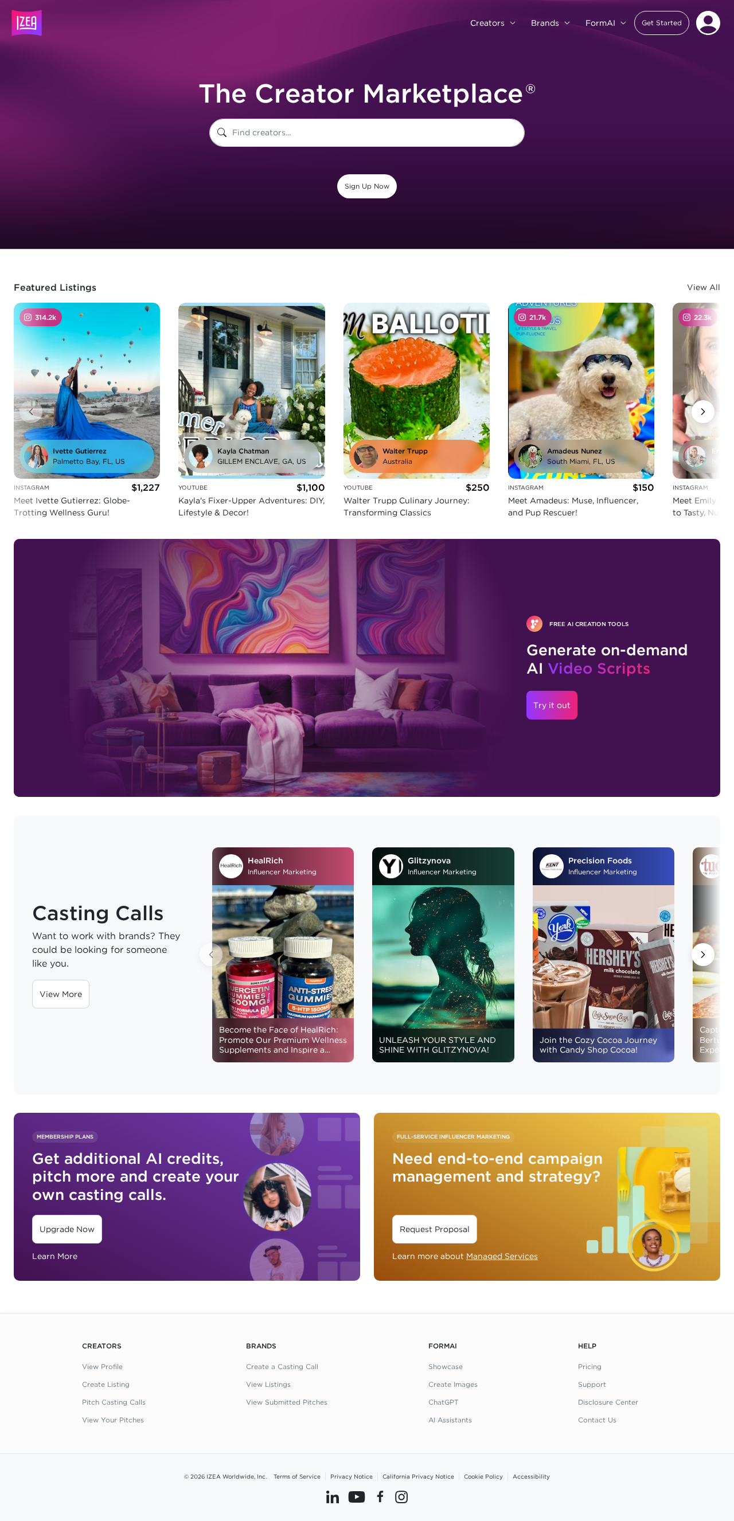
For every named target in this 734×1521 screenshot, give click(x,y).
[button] (661, 23)
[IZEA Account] (708, 23)
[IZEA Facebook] (380, 1496)
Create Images (453, 1384)
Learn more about (465, 1256)
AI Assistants (450, 1420)
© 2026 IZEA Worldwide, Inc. (225, 1476)
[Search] (221, 133)
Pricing (590, 1366)
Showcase (445, 1366)
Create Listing (106, 1384)
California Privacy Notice (418, 1476)
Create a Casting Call (282, 1366)
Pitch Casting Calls (114, 1402)
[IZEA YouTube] (356, 1496)
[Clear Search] (517, 133)
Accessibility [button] (531, 1476)
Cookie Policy (483, 1476)
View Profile (102, 1366)
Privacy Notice (351, 1476)
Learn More (54, 1256)
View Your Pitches (113, 1420)
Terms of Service (297, 1476)
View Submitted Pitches (286, 1402)
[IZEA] (26, 23)
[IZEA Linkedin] (332, 1496)
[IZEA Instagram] (401, 1496)
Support (592, 1384)
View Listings (268, 1384)
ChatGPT (443, 1402)
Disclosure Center (608, 1402)
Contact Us (597, 1420)
